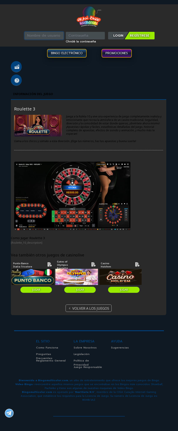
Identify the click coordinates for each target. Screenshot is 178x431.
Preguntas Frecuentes (16, 80)
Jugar (36, 290)
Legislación (81, 354)
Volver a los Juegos (90, 308)
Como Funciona (47, 347)
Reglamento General (51, 360)
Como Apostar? (16, 66)
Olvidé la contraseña (81, 41)
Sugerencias (120, 347)
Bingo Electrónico (67, 53)
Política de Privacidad (81, 362)
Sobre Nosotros (85, 347)
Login (118, 35)
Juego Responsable (88, 367)
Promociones (116, 53)
